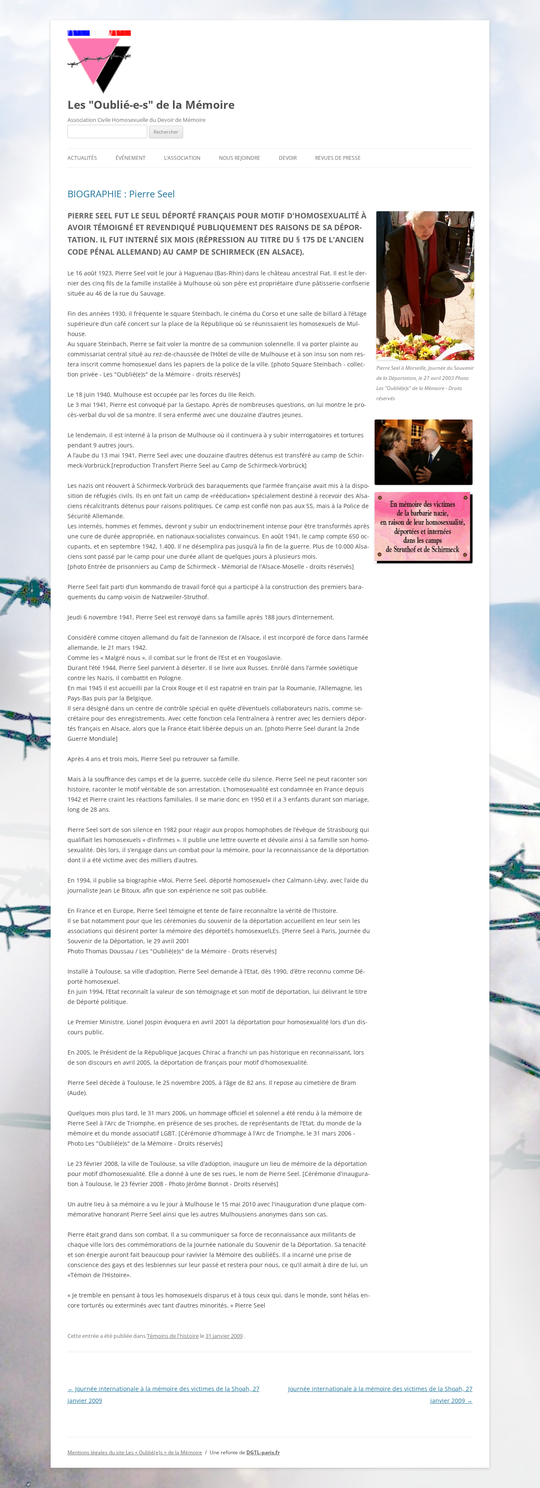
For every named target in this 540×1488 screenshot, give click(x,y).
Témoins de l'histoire (173, 1336)
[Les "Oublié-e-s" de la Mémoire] (99, 91)
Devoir (288, 157)
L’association (182, 157)
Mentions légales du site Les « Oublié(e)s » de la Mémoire (135, 1452)
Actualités (82, 157)
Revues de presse (338, 157)
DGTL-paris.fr (263, 1452)
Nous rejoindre (239, 157)
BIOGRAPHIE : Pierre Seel (121, 193)
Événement (131, 157)
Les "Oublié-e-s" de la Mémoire (151, 104)
